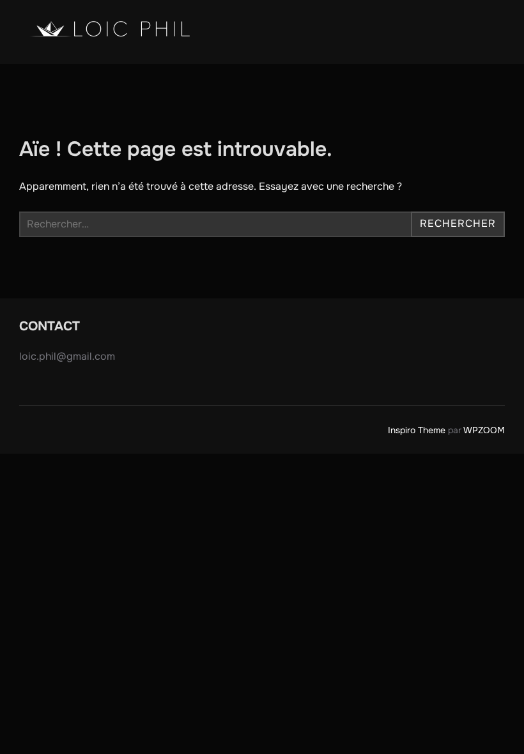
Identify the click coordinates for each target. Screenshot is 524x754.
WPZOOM (484, 430)
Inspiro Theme (416, 430)
